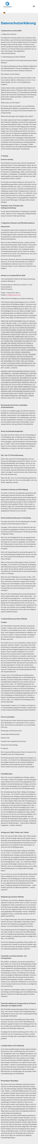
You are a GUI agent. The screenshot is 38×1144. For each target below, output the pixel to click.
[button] (33, 6)
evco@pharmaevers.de (13, 295)
